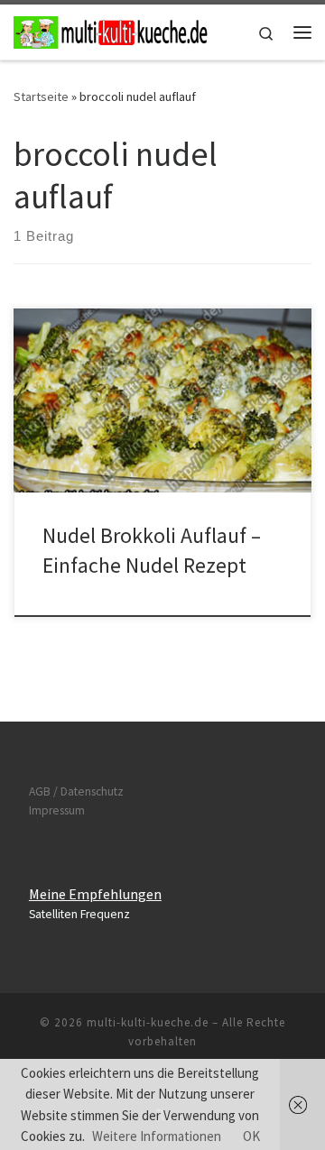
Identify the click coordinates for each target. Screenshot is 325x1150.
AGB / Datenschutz (76, 791)
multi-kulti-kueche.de (148, 1022)
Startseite (41, 96)
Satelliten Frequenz (79, 914)
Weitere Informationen (156, 1136)
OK (251, 1136)
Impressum (57, 810)
